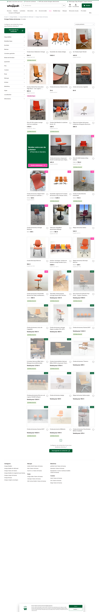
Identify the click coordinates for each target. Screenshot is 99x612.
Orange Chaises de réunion (10, 470)
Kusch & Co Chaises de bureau (34, 470)
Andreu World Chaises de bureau (35, 466)
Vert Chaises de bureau (55, 480)
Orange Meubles (13, 17)
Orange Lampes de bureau (10, 475)
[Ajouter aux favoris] (47, 52)
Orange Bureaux (8, 477)
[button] (76, 1)
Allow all (75, 606)
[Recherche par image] (64, 5)
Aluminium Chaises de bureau (57, 468)
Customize (75, 609)
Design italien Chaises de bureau (35, 476)
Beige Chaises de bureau (56, 483)
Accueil (6, 17)
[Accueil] (13, 5)
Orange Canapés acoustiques (11, 480)
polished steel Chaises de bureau (58, 466)
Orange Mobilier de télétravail (26, 17)
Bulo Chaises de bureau (32, 468)
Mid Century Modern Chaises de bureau (36, 481)
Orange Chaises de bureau (41, 17)
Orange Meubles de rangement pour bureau (14, 473)
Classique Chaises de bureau (34, 478)
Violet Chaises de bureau (56, 478)
